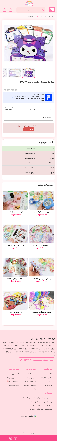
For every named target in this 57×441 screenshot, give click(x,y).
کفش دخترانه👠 (13, 381)
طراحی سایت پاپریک (28, 433)
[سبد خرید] (4, 10)
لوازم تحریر (32, 389)
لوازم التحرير (31, 16)
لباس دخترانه (31, 374)
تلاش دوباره (28, 129)
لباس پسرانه (31, 378)
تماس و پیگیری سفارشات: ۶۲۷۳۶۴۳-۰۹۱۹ (37, 360)
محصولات (42, 16)
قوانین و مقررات (46, 378)
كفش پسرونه (14, 385)
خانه (51, 16)
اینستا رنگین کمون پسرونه (42, 405)
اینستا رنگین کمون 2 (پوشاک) (41, 402)
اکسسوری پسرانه (30, 385)
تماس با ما (48, 385)
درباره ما (49, 381)
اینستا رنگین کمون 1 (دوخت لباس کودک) (37, 398)
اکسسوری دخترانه (30, 381)
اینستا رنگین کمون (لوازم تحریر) (40, 409)
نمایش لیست (8, 109)
